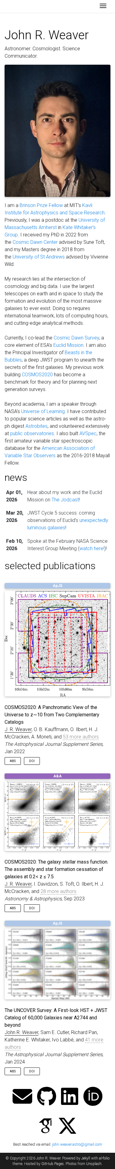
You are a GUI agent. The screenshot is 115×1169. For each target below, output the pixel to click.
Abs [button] (13, 761)
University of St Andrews (39, 257)
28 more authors (58, 891)
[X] (67, 1126)
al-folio (104, 1158)
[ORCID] (93, 1097)
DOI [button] (32, 761)
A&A (57, 776)
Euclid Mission (68, 345)
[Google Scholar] (45, 1126)
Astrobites (36, 426)
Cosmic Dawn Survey (76, 338)
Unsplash (94, 1164)
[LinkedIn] (69, 1097)
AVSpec (88, 433)
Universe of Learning (43, 411)
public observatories (32, 433)
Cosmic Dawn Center (35, 242)
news (16, 477)
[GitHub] (46, 1097)
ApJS (57, 586)
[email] (22, 1097)
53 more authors (81, 737)
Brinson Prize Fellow (41, 205)
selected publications (50, 566)
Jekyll (85, 1158)
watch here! (91, 548)
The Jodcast (65, 500)
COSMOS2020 (37, 375)
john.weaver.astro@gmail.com (77, 1144)
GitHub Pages (52, 1164)
